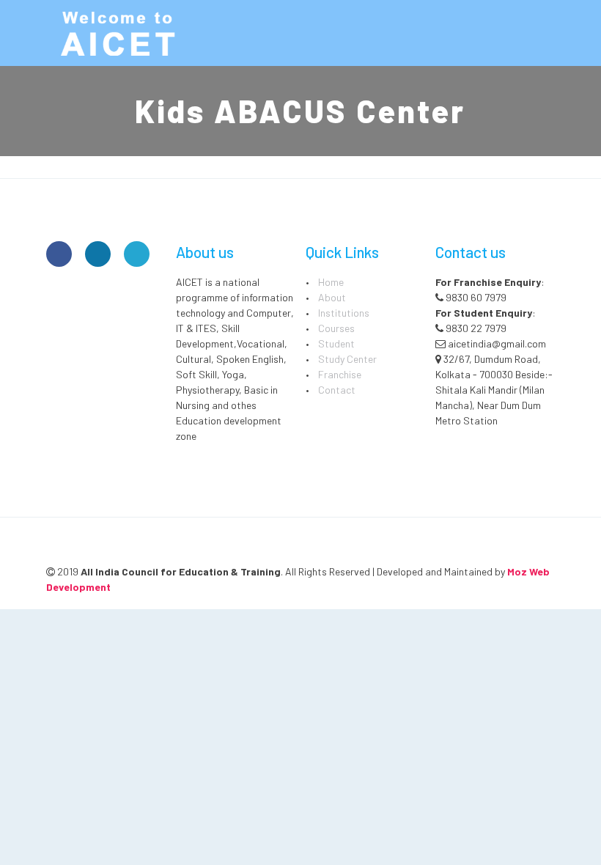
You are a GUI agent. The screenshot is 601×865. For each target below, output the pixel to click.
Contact (336, 389)
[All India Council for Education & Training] (120, 33)
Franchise (339, 374)
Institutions (343, 312)
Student (336, 343)
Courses (336, 328)
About (332, 297)
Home (331, 282)
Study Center (347, 359)
